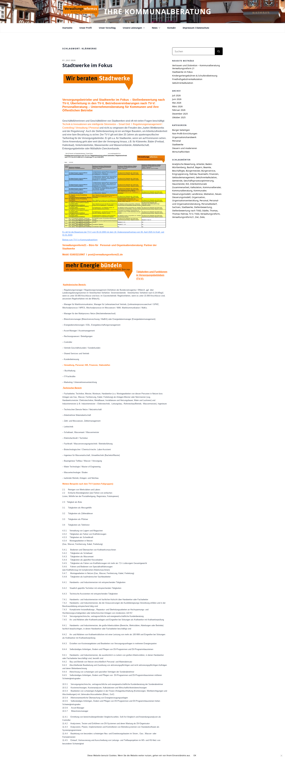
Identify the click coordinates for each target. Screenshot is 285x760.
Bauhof (190, 167)
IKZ (187, 183)
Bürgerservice (208, 170)
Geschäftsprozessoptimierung (199, 180)
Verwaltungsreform (210, 213)
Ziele (202, 217)
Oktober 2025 (179, 117)
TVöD (196, 213)
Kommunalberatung (182, 190)
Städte (205, 210)
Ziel (197, 217)
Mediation (209, 194)
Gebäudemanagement (183, 177)
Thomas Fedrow (180, 213)
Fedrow (193, 174)
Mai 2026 (176, 102)
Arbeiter (200, 164)
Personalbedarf (209, 203)
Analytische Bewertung (183, 164)
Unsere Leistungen (132, 28)
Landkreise (197, 194)
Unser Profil (85, 28)
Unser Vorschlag (107, 28)
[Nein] (281, 755)
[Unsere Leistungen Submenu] (143, 28)
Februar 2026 (178, 110)
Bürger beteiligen (181, 130)
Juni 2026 (176, 99)
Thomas (214, 210)
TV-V (191, 213)
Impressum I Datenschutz (196, 28)
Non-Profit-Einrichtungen (184, 133)
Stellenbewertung (203, 207)
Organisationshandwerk (184, 137)
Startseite (67, 28)
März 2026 (177, 106)
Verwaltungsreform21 (183, 217)
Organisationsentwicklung (185, 200)
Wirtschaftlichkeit (181, 151)
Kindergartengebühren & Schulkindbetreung (194, 75)
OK (194, 755)
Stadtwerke (177, 144)
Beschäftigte (178, 170)
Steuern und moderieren (184, 148)
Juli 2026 (176, 95)
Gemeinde (177, 180)
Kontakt (171, 28)
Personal (176, 140)
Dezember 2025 (180, 113)
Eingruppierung (180, 174)
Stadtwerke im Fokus (182, 72)
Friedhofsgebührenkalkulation (187, 79)
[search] (219, 51)
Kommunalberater (212, 187)
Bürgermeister (193, 170)
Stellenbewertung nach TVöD (186, 210)
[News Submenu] (158, 28)
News (154, 28)
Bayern (198, 167)
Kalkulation (196, 187)
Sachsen (176, 207)
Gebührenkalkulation (182, 82)
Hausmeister (178, 183)
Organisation (198, 197)
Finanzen (213, 174)
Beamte (207, 167)
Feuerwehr (203, 174)
